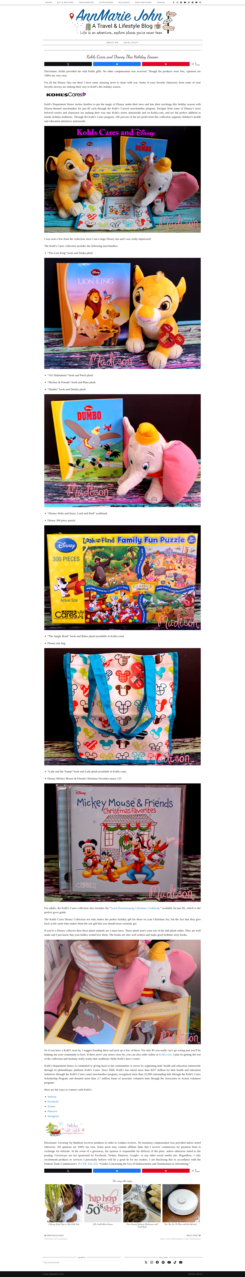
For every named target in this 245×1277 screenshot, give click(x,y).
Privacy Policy (195, 1274)
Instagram (53, 1116)
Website (52, 1096)
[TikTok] (189, 2)
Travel (161, 2)
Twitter (51, 1106)
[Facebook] (193, 2)
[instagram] (151, 1262)
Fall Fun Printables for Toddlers (180, 1237)
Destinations (143, 2)
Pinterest (52, 1111)
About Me (112, 42)
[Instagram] (177, 2)
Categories (106, 2)
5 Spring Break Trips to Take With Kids (63, 1224)
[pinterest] (163, 1262)
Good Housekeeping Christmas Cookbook (135, 908)
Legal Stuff (131, 42)
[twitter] (146, 1262)
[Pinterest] (181, 2)
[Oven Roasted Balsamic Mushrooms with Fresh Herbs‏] (142, 1203)
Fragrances (86, 2)
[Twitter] (174, 2)
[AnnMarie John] (122, 19)
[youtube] (169, 1262)
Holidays (124, 2)
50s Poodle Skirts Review (103, 1224)
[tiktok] (175, 1262)
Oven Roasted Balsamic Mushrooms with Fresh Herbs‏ (142, 1225)
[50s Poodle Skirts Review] (103, 1203)
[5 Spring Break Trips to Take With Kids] (64, 1203)
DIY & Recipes (65, 2)
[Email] (196, 2)
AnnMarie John (56, 1274)
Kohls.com (165, 1054)
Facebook (52, 1101)
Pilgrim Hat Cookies (56, 1237)
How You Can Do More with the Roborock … (181, 1224)
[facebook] (157, 1262)
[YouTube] (185, 2)
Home (48, 2)
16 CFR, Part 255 (87, 1163)
